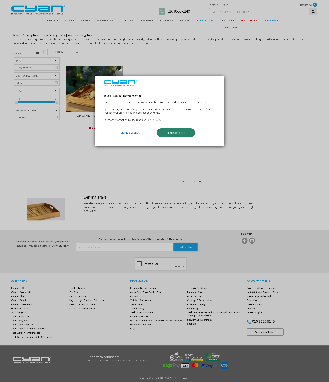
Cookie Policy (154, 119)
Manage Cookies (130, 132)
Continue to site (176, 132)
